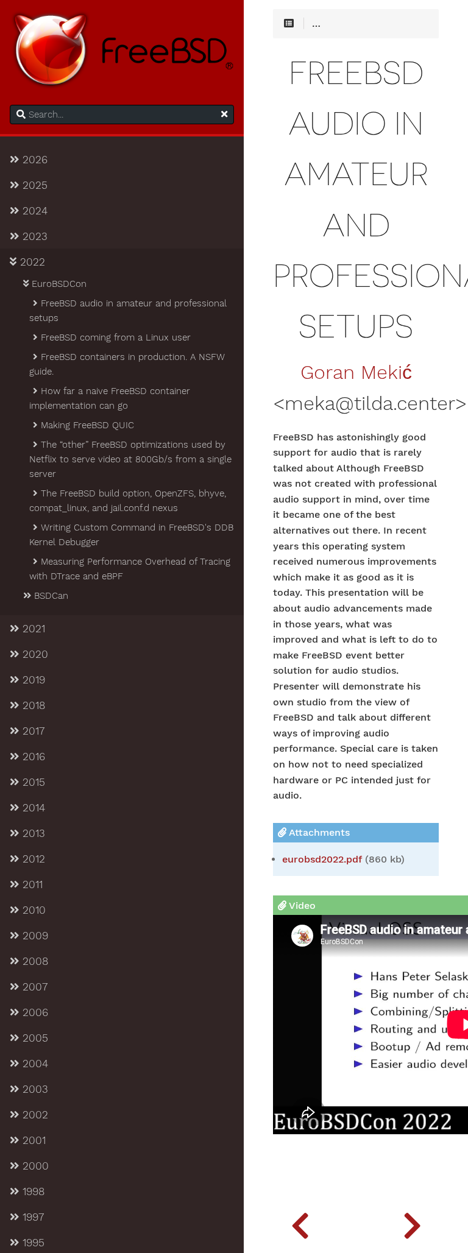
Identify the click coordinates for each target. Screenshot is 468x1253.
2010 (32, 910)
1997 (31, 1217)
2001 (32, 1140)
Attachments (318, 832)
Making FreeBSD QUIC (86, 425)
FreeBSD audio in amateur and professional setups (128, 310)
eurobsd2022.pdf (322, 859)
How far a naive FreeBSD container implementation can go (109, 398)
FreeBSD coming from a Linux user (114, 337)
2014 (32, 808)
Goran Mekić (356, 373)
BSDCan (49, 595)
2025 (33, 185)
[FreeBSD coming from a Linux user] (412, 1222)
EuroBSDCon (58, 283)
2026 (33, 160)
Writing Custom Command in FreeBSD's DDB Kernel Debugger (131, 535)
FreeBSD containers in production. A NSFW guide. (127, 364)
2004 (33, 1063)
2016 (32, 756)
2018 (32, 705)
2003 (33, 1089)
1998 (31, 1191)
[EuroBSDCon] (300, 1222)
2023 (33, 236)
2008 (33, 961)
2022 (30, 262)
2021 (32, 629)
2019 (32, 680)
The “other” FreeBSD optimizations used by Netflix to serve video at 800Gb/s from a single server (130, 459)
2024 (33, 211)
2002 (33, 1115)
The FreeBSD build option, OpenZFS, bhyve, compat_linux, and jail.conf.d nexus (127, 501)
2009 (33, 936)
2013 (32, 833)
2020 (33, 654)
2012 (32, 859)
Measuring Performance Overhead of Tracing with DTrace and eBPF (129, 569)
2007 (33, 987)
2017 (31, 731)
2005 (33, 1038)
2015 (32, 782)
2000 (34, 1166)
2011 (31, 884)
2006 (33, 1012)
